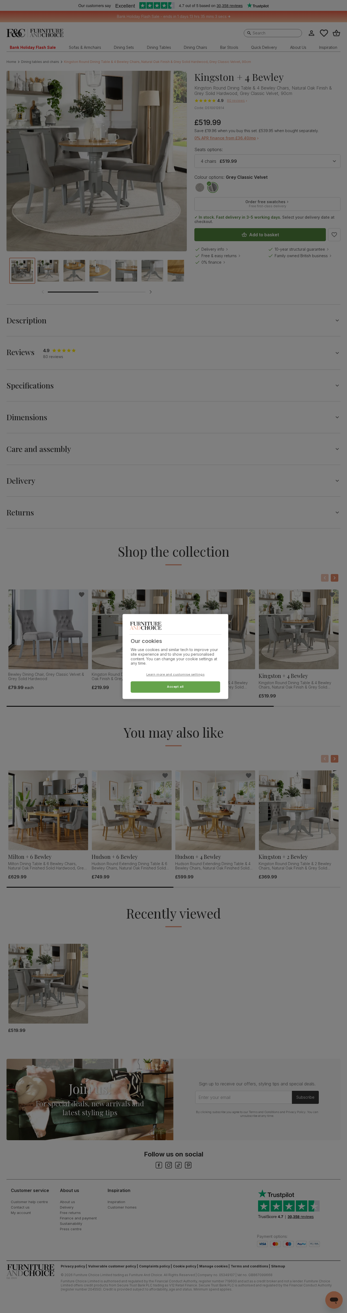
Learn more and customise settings (175, 675)
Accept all (175, 687)
